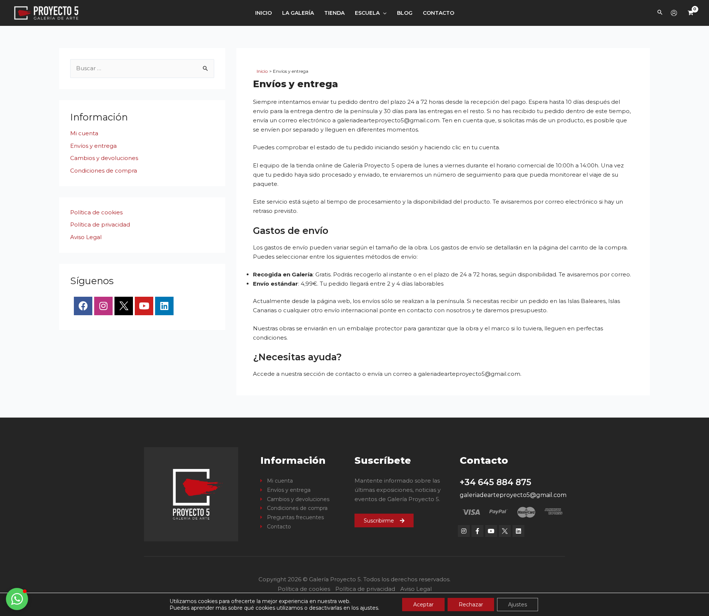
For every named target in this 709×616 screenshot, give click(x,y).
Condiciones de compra (103, 170)
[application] (383, 13)
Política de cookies (96, 212)
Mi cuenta (84, 133)
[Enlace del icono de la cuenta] (674, 13)
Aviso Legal (86, 237)
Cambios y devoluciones (104, 157)
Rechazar (471, 604)
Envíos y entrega (93, 145)
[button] (17, 599)
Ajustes (517, 604)
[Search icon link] (660, 13)
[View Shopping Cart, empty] (690, 12)
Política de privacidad (100, 224)
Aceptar (423, 604)
